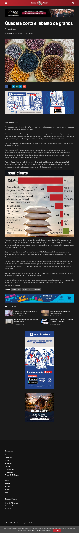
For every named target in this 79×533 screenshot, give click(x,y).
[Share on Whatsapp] (17, 86)
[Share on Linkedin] (13, 86)
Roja (6, 492)
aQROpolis (8, 458)
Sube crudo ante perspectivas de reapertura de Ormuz (60, 312)
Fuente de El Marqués (12, 475)
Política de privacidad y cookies (41, 530)
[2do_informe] (39, 13)
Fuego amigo (9, 472)
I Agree (57, 530)
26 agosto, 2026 (19, 324)
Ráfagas (7, 489)
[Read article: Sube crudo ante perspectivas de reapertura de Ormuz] (45, 313)
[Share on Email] (24, 86)
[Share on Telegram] (20, 86)
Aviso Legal (9, 506)
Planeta (7, 483)
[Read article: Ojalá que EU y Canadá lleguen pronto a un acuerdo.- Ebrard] (9, 313)
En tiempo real (9, 469)
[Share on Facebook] (6, 86)
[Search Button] (73, 3)
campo (14, 289)
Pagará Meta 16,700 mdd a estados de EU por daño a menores (62, 321)
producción (37, 289)
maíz (30, 289)
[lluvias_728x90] (39, 298)
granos (25, 289)
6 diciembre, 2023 (20, 33)
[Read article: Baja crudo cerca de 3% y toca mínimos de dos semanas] (9, 321)
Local (6, 478)
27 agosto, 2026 (19, 315)
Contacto (8, 509)
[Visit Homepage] (39, 3)
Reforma (9, 33)
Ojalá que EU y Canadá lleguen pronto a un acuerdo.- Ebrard (25, 312)
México (7, 481)
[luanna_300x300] (39, 407)
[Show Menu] (6, 3)
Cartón (7, 461)
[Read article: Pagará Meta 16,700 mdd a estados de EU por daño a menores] (45, 321)
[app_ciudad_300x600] (39, 360)
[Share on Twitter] (9, 86)
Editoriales (8, 463)
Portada (7, 486)
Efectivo (30, 33)
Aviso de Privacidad (11, 503)
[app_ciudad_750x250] (39, 103)
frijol (19, 289)
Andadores (8, 455)
